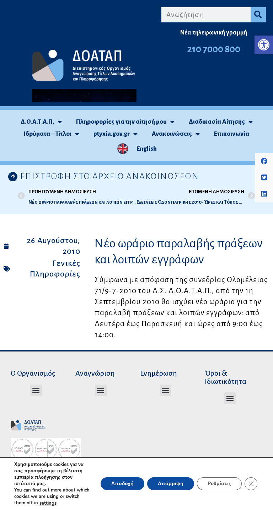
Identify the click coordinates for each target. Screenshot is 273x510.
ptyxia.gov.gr (111, 133)
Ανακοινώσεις (172, 133)
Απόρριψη (170, 484)
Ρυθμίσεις (219, 484)
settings (48, 503)
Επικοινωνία (231, 133)
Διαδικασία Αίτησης (217, 121)
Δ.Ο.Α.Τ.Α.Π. (37, 121)
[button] (264, 45)
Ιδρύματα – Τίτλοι (47, 133)
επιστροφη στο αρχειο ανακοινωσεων (109, 176)
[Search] (258, 14)
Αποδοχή (122, 484)
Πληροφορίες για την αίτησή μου (121, 121)
